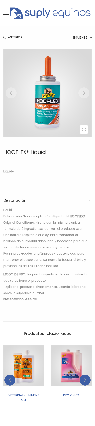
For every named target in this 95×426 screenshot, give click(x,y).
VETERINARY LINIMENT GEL (23, 397)
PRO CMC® (71, 395)
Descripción (15, 200)
